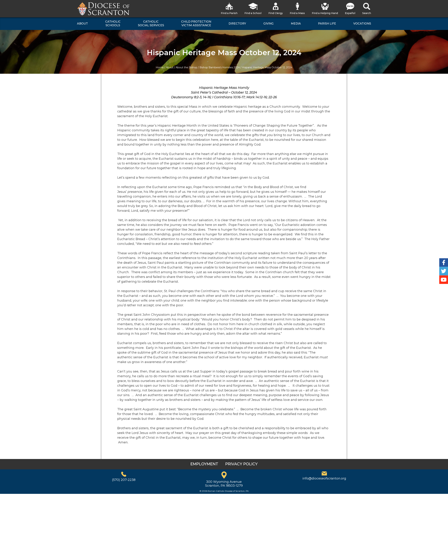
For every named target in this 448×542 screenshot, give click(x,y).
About (169, 67)
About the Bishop (186, 67)
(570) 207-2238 (123, 480)
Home (160, 67)
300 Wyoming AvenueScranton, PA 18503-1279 (224, 484)
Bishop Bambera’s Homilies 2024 (220, 67)
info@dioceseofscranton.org (324, 478)
